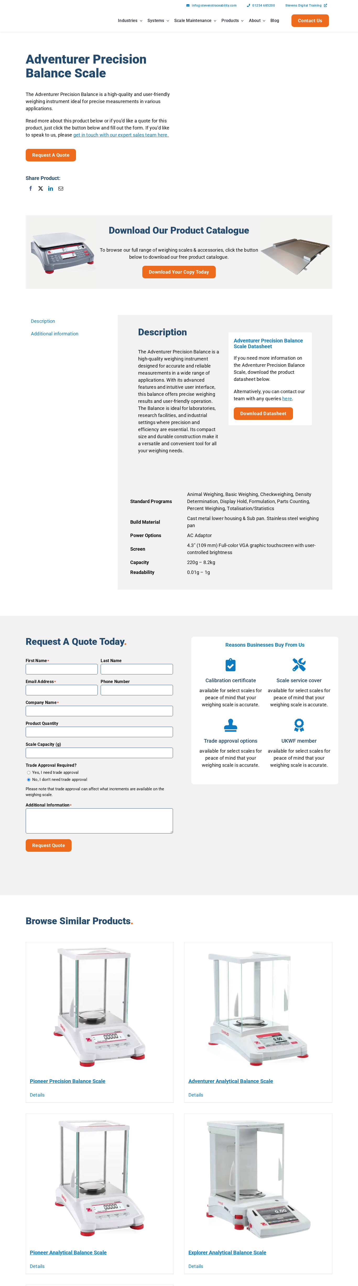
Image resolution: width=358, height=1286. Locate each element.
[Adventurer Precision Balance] (258, 126)
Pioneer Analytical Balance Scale (68, 1252)
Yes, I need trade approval (55, 772)
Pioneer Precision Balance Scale (67, 1081)
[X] (41, 188)
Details (37, 1095)
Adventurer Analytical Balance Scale (230, 1081)
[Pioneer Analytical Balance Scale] (99, 1179)
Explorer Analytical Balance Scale (227, 1252)
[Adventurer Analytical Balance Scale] (258, 1007)
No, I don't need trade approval (59, 779)
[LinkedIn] (51, 188)
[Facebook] (31, 188)
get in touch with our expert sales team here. (121, 135)
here (287, 398)
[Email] (61, 188)
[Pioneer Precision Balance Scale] (99, 1007)
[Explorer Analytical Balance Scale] (258, 1179)
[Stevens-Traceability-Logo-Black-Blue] (42, 14)
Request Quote (48, 845)
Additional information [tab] (55, 333)
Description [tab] (43, 321)
